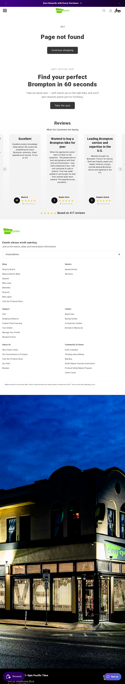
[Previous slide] (4, 169)
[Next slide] (120, 169)
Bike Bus (68, 359)
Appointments (71, 269)
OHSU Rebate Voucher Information (80, 363)
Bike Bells (6, 288)
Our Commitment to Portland (15, 354)
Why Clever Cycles (10, 350)
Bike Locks (6, 283)
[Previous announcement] (6, 3)
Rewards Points (9, 337)
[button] (104, 10)
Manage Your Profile (11, 332)
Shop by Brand (8, 269)
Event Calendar (71, 350)
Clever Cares (70, 373)
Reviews (5, 368)
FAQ (4, 314)
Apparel (5, 278)
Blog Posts (69, 314)
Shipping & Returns (10, 319)
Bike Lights (7, 297)
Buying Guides (71, 319)
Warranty (69, 274)
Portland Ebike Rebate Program (78, 368)
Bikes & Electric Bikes (11, 274)
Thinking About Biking (74, 354)
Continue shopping (62, 50)
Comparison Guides (73, 323)
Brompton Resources (74, 328)
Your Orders (7, 328)
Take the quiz (62, 105)
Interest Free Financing (12, 323)
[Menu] (5, 10)
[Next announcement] (119, 3)
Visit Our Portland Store (12, 301)
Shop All (5, 292)
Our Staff (6, 363)
